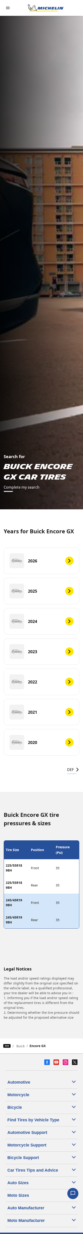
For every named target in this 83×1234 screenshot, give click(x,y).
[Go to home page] (45, 8)
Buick (20, 1046)
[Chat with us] (72, 1193)
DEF (70, 769)
